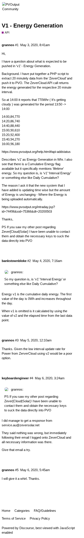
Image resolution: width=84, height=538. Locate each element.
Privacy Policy (40, 518)
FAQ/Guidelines (45, 510)
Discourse (26, 528)
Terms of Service (14, 518)
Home (6, 510)
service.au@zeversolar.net (20, 425)
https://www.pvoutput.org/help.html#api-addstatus (36, 151)
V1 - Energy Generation (32, 25)
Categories (22, 510)
